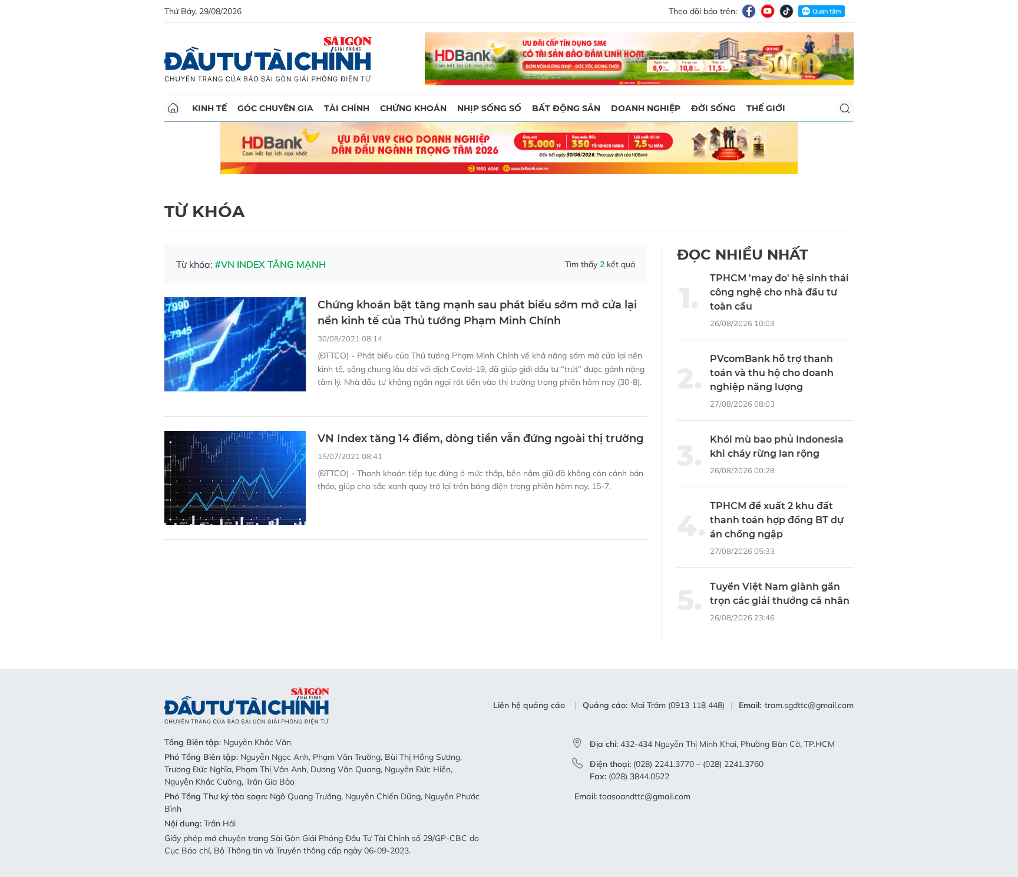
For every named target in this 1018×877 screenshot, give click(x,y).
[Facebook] (749, 11)
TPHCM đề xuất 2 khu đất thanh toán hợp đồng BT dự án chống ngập (777, 520)
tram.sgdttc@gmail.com (809, 705)
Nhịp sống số (489, 108)
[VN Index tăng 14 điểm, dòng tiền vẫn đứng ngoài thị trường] (235, 478)
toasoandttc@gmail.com (644, 796)
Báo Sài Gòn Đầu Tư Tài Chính (268, 58)
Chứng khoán (413, 108)
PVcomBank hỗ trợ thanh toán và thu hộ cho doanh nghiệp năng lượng (772, 373)
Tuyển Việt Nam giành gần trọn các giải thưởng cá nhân (780, 593)
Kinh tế (209, 108)
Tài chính (346, 108)
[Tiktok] (786, 11)
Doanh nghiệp (645, 108)
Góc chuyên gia (275, 108)
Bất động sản (566, 108)
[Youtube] (768, 11)
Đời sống (713, 108)
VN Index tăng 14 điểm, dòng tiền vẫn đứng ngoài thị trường (480, 438)
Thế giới (765, 108)
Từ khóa (204, 211)
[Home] (173, 108)
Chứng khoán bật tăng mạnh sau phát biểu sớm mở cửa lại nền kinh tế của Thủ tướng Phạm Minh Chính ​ (477, 312)
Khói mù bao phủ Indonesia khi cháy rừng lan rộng (777, 446)
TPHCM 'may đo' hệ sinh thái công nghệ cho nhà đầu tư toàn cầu (779, 292)
